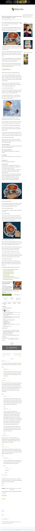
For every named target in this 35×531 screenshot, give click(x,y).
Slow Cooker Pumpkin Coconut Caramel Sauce (11, 277)
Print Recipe (7, 294)
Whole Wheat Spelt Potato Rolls (8, 276)
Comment (4, 498)
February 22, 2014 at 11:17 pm (7, 396)
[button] (2, 292)
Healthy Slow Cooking (17, 9)
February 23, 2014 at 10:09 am (7, 409)
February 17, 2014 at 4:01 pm (7, 369)
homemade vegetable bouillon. (15, 91)
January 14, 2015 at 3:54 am (7, 458)
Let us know (11, 348)
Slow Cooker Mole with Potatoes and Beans (10, 269)
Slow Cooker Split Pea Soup (14, 63)
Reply (4, 378)
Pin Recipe (17, 294)
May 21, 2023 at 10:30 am (5, 475)
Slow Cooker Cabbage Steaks (8, 270)
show (10, 69)
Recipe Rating (4, 495)
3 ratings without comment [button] (16, 488)
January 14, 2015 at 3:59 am (8, 468)
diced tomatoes (11, 319)
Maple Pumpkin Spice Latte (8, 279)
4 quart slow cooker (6, 307)
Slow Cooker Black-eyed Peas (8, 273)
